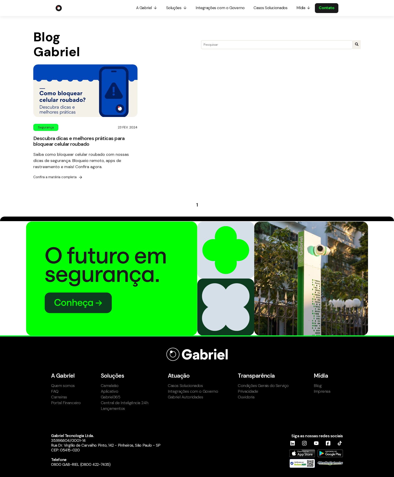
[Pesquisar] (357, 44)
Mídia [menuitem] (300, 7)
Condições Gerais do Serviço (263, 385)
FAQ (55, 391)
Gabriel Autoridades (185, 397)
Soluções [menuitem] (173, 7)
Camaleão (110, 385)
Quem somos (63, 385)
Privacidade (248, 391)
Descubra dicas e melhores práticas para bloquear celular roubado (78, 141)
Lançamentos (113, 408)
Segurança (46, 127)
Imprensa (322, 391)
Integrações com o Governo (193, 391)
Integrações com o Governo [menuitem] (220, 7)
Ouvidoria (246, 397)
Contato (326, 7)
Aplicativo (109, 391)
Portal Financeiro (66, 402)
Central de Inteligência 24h (124, 402)
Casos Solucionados (185, 385)
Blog (317, 385)
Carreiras (59, 397)
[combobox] (277, 44)
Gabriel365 (110, 397)
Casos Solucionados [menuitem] (270, 7)
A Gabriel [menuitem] (144, 7)
